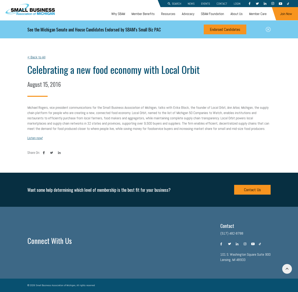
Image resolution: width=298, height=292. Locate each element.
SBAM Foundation (212, 14)
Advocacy (188, 14)
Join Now (286, 14)
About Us (236, 14)
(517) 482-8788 (231, 233)
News (191, 3)
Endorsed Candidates (225, 29)
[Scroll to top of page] (287, 269)
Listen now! (35, 138)
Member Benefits (143, 14)
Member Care (258, 14)
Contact (222, 3)
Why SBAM (118, 14)
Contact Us (252, 189)
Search (176, 3)
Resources (168, 14)
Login (237, 3)
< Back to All (36, 57)
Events (205, 3)
